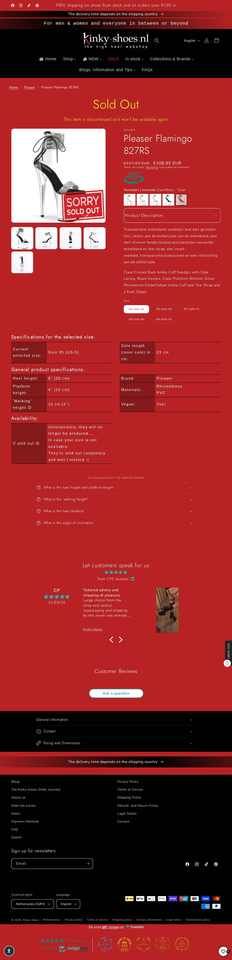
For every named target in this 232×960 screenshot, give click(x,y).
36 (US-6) (166, 309)
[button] (157, 41)
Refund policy (51, 919)
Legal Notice (126, 813)
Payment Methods (25, 821)
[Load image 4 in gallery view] (94, 238)
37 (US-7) (194, 309)
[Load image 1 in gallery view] (22, 238)
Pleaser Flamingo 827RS (60, 87)
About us (18, 797)
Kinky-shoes (31, 920)
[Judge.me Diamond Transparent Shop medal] (105, 944)
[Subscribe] (88, 863)
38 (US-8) (138, 319)
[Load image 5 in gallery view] (22, 262)
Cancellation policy (198, 919)
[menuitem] (47, 59)
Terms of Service (130, 789)
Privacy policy (74, 919)
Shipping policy (122, 919)
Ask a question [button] (116, 693)
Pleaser (29, 87)
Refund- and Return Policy (137, 805)
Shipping (152, 167)
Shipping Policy (129, 797)
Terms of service (97, 919)
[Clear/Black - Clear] (168, 200)
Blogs (15, 781)
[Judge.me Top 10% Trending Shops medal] (182, 944)
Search (16, 837)
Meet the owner (23, 805)
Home (13, 87)
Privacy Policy (127, 781)
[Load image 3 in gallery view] (70, 238)
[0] (223, 951)
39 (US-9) (166, 319)
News (15, 813)
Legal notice (173, 919)
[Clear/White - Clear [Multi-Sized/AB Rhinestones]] (129, 200)
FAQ (14, 829)
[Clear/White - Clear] (142, 200)
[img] (116, 572)
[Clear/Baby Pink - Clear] (155, 200)
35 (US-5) (138, 309)
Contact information (148, 919)
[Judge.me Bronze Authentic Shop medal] (143, 944)
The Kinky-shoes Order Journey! (35, 789)
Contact (123, 821)
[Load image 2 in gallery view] (46, 238)
